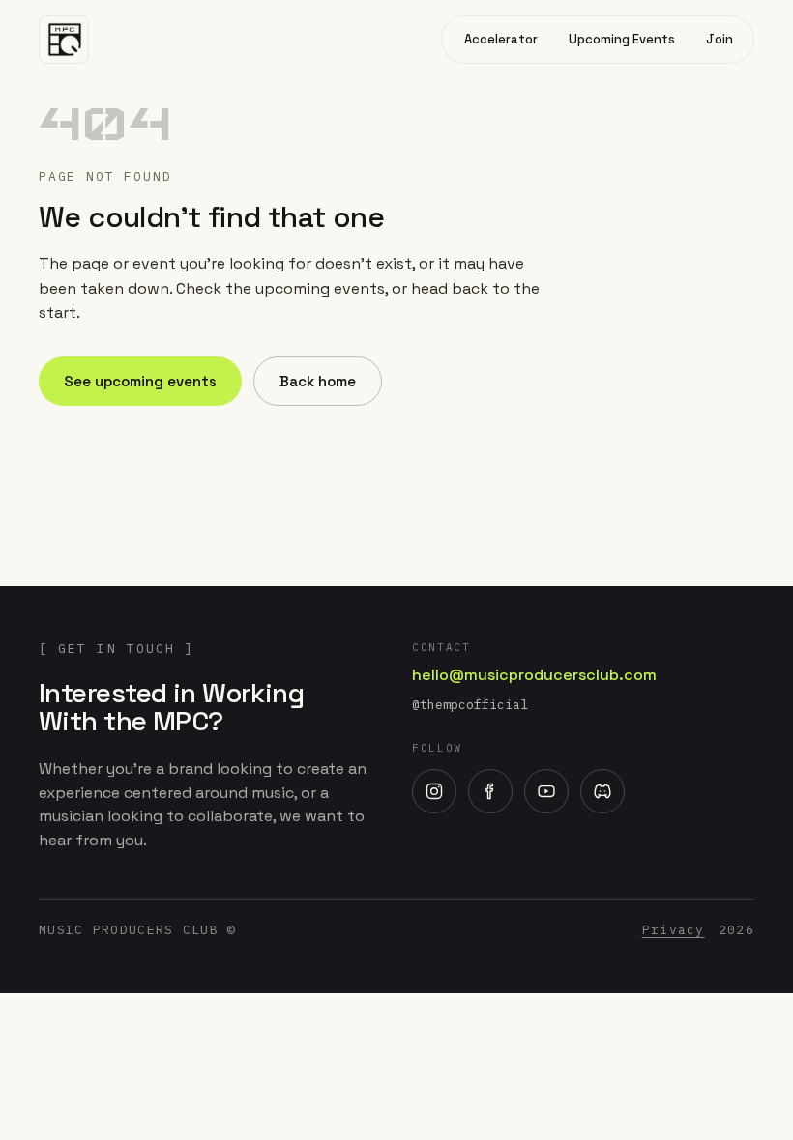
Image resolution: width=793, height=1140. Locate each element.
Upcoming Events (622, 39)
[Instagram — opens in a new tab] (434, 791)
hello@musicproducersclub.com (534, 675)
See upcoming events (140, 381)
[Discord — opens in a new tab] (602, 791)
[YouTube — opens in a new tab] (546, 791)
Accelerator (501, 39)
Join (719, 39)
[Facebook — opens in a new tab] (490, 791)
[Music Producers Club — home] (64, 39)
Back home (317, 381)
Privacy (673, 930)
